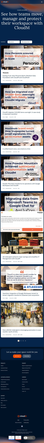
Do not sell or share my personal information (11, 229)
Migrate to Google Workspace (27, 365)
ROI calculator (3, 405)
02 (20, 340)
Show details (38, 226)
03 (23, 340)
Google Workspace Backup (5, 379)
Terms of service (18, 422)
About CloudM (24, 379)
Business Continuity (4, 370)
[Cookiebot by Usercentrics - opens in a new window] (38, 212)
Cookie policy (26, 422)
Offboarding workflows (4, 384)
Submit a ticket (3, 400)
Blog (1, 402)
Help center (3, 398)
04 (25, 340)
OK (32, 229)
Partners (23, 386)
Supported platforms (25, 370)
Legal (18, 420)
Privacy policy (26, 420)
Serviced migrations (25, 372)
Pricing (23, 384)
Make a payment (3, 407)
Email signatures (3, 386)
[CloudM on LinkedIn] (22, 426)
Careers (23, 391)
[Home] (4, 2)
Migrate (2, 365)
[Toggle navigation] (42, 2)
